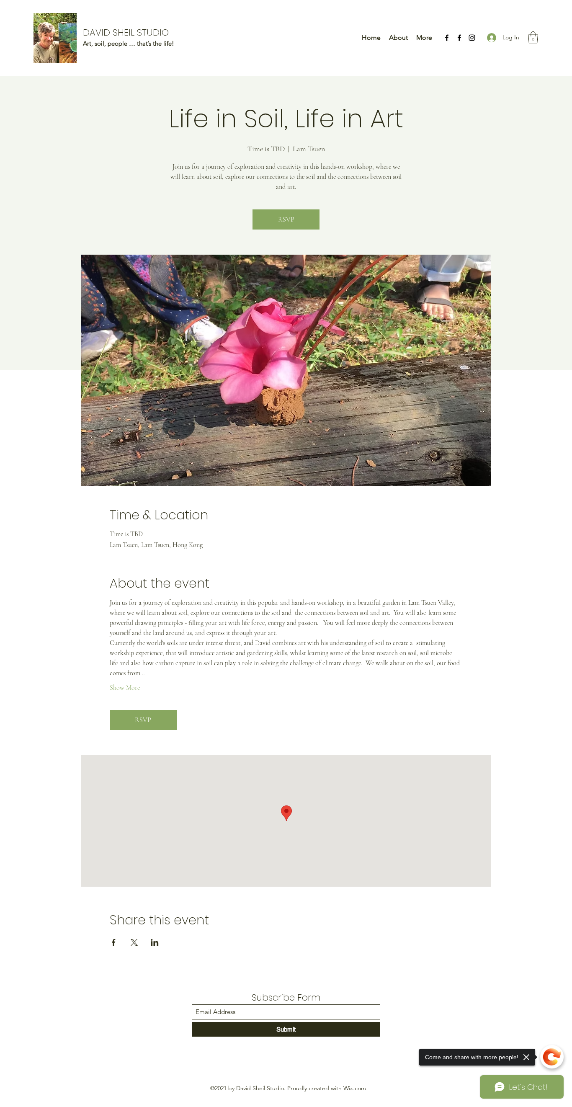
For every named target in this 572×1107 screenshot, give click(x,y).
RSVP (286, 219)
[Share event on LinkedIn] (155, 942)
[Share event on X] (134, 942)
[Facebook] (447, 38)
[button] (533, 37)
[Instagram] (472, 38)
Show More (125, 688)
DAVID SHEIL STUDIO (126, 32)
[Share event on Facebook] (114, 942)
